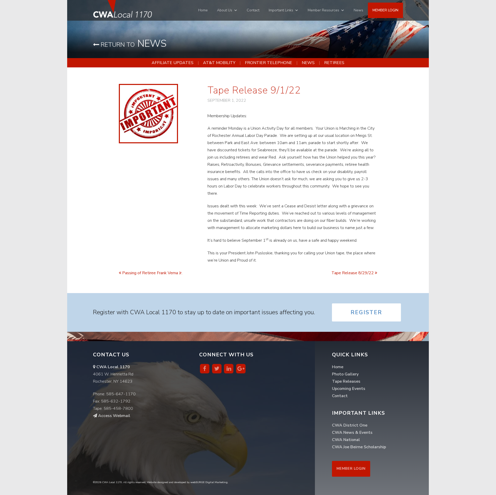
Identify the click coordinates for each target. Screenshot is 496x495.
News (358, 10)
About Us (224, 10)
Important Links (281, 10)
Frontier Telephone (268, 63)
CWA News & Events (352, 432)
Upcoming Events (348, 388)
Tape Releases (346, 381)
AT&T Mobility (219, 63)
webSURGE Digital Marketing (209, 482)
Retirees (334, 63)
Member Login (385, 10)
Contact (253, 10)
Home (203, 10)
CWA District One (349, 425)
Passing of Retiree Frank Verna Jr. (151, 273)
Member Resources (323, 10)
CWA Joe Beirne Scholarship (359, 447)
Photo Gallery (345, 374)
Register (366, 312)
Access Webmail (113, 416)
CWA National (346, 440)
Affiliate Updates (172, 63)
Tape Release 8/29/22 (353, 273)
